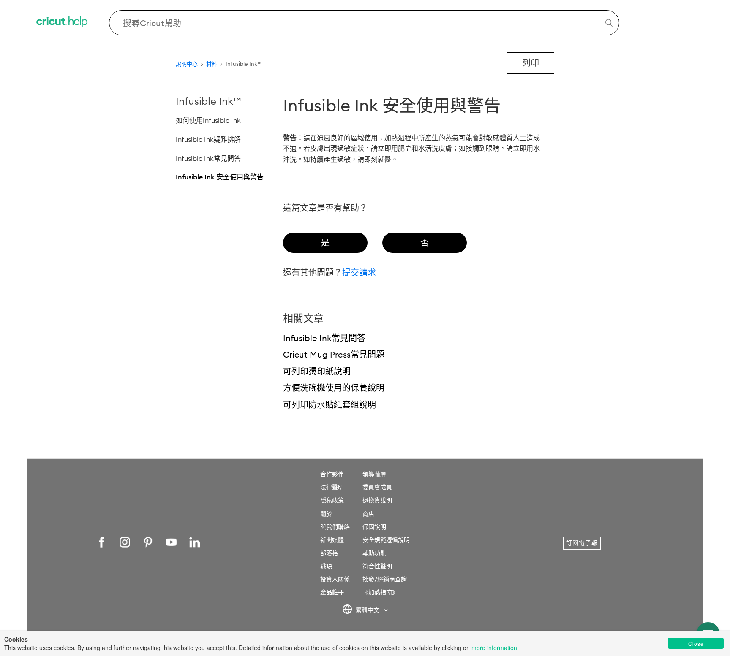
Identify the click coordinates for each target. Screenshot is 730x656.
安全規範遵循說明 (386, 540)
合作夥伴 (332, 474)
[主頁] (62, 23)
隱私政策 (332, 500)
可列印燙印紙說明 (317, 371)
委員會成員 (377, 487)
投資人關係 (335, 579)
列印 (530, 62)
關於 (326, 514)
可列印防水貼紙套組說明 (329, 404)
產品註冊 (332, 592)
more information (494, 647)
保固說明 (374, 527)
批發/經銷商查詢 (384, 579)
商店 (368, 514)
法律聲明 (332, 487)
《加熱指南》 (380, 592)
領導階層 (374, 474)
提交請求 (359, 272)
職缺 (326, 566)
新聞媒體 (332, 540)
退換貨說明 (377, 500)
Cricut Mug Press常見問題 (333, 354)
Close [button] (696, 643)
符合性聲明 (377, 566)
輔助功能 (374, 553)
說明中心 (187, 63)
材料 (211, 63)
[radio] (325, 243)
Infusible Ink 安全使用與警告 (220, 177)
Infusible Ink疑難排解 (208, 139)
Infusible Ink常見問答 (208, 158)
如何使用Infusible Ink (208, 120)
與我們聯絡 (335, 527)
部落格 (329, 553)
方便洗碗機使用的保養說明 (333, 387)
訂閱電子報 (582, 543)
